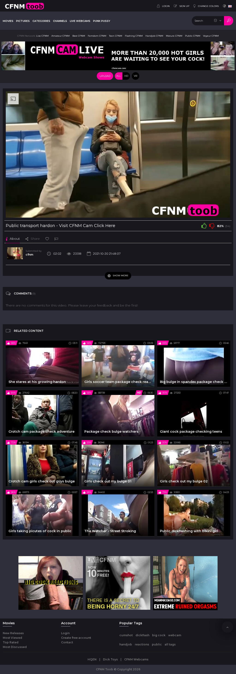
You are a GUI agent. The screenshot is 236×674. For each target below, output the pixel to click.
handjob (125, 644)
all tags (170, 644)
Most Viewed (12, 637)
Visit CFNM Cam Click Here (87, 225)
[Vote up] (203, 225)
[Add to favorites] (47, 238)
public (157, 644)
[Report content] (56, 238)
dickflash (142, 635)
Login (65, 633)
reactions (142, 644)
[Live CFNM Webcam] (118, 55)
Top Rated (10, 642)
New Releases (13, 633)
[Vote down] (211, 225)
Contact (67, 642)
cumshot (126, 635)
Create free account (76, 637)
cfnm (29, 254)
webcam (174, 635)
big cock (158, 635)
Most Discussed (15, 647)
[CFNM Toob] (24, 6)
